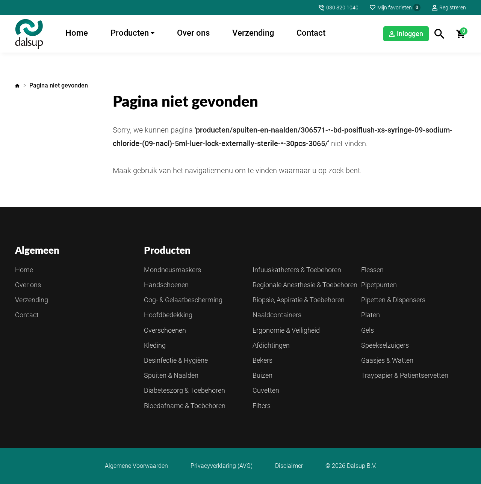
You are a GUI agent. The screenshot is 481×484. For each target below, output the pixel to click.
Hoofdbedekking (168, 315)
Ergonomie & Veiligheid (286, 330)
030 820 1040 (342, 8)
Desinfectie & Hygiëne (176, 360)
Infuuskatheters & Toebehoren (297, 270)
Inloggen (410, 34)
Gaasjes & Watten (387, 360)
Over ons (193, 33)
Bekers (262, 360)
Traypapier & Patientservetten (404, 375)
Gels (367, 330)
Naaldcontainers (277, 315)
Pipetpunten (379, 285)
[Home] (29, 34)
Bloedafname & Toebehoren (184, 406)
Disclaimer (289, 466)
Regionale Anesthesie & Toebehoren (305, 285)
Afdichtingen (271, 345)
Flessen (372, 270)
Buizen (262, 375)
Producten (129, 33)
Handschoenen (166, 285)
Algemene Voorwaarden (136, 466)
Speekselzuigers (385, 345)
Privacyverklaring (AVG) (222, 466)
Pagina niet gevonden (58, 85)
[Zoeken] (439, 34)
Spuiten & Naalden (171, 375)
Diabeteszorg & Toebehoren (184, 390)
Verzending (253, 33)
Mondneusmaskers (172, 270)
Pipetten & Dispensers (393, 300)
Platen (370, 315)
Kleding (155, 345)
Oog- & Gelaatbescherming (183, 300)
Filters (262, 406)
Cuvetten (266, 390)
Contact (310, 33)
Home (76, 33)
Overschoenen (165, 330)
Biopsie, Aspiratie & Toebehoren (299, 300)
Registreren (452, 8)
